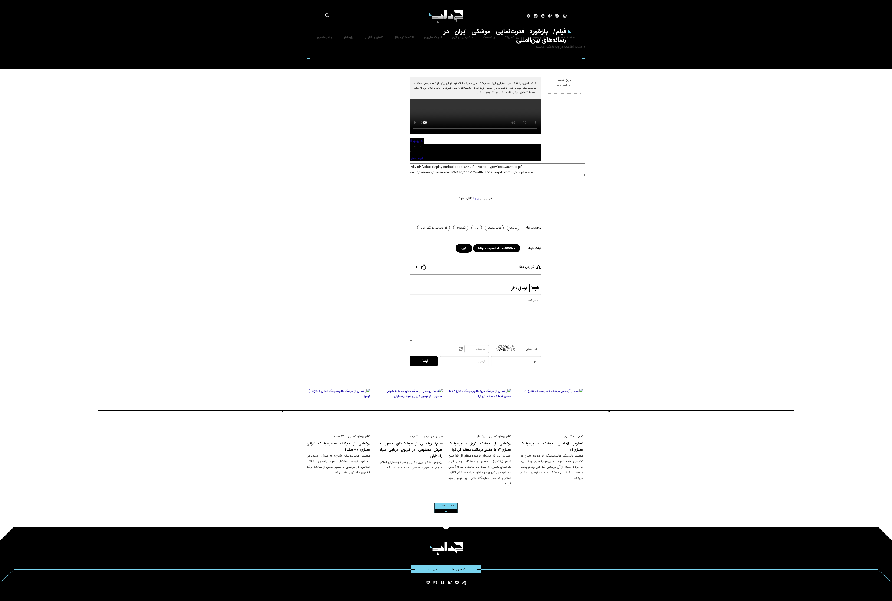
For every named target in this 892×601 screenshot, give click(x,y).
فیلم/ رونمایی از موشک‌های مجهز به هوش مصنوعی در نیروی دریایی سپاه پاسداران (411, 450)
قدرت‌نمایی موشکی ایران (433, 227)
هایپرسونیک (494, 227)
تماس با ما (458, 569)
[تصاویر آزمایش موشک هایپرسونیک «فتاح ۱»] (551, 409)
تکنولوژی (461, 227)
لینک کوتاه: (534, 248)
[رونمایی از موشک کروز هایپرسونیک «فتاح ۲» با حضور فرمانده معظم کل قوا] (479, 409)
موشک (513, 227)
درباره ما (432, 569)
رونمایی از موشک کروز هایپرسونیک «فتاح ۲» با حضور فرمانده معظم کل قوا (479, 447)
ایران (476, 227)
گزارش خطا (526, 267)
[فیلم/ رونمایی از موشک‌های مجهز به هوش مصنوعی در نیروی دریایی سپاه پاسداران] (411, 409)
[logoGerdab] (446, 548)
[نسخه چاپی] (549, 95)
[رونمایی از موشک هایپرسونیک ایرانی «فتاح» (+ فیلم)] (338, 409)
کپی (464, 247)
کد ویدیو (418, 141)
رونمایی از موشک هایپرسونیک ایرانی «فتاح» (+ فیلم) (338, 447)
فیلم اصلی (416, 158)
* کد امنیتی (532, 349)
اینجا (476, 198)
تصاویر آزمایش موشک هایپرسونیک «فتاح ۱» (551, 447)
